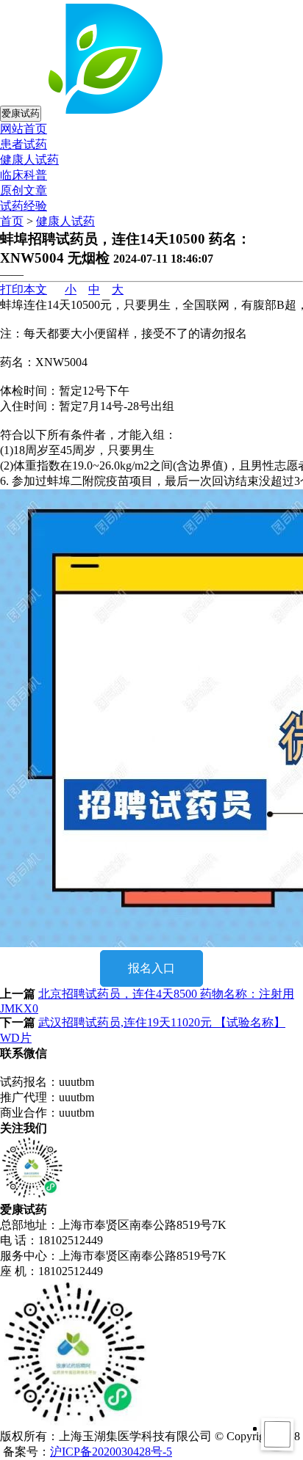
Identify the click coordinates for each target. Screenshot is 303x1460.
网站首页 (23, 129)
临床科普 (23, 175)
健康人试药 (29, 159)
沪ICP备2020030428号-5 (111, 1451)
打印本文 (23, 289)
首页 (12, 221)
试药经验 (23, 206)
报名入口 (151, 968)
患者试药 (23, 144)
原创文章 (23, 190)
